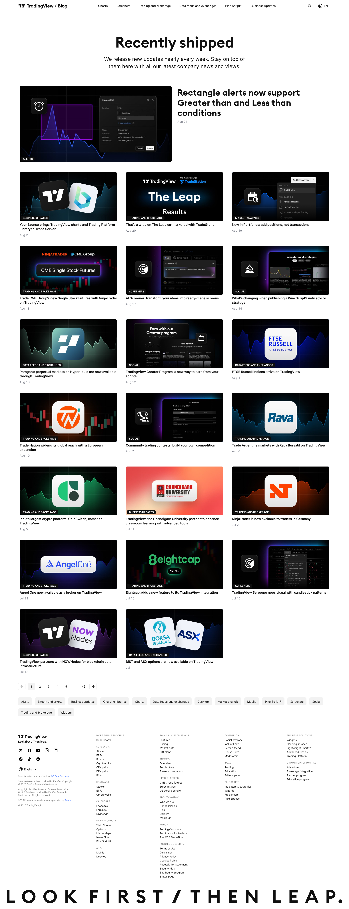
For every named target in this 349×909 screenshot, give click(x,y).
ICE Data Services (60, 776)
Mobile (251, 701)
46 (83, 686)
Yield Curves (103, 825)
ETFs (99, 755)
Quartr (68, 800)
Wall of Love (232, 743)
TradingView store (170, 829)
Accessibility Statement (174, 864)
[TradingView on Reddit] (38, 759)
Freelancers (231, 794)
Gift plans (165, 751)
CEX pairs (102, 767)
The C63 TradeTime (171, 837)
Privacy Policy (168, 856)
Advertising (293, 767)
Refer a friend (233, 747)
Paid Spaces (232, 798)
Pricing (164, 743)
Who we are (167, 801)
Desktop (203, 701)
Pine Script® (233, 6)
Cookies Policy (168, 860)
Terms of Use (167, 848)
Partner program (296, 775)
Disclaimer (166, 852)
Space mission (168, 805)
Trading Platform (297, 756)
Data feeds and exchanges (197, 6)
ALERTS (28, 158)
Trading (229, 767)
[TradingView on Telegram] (20, 759)
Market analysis (247, 217)
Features (165, 739)
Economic (102, 805)
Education (230, 771)
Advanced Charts (297, 751)
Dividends (102, 813)
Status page (167, 876)
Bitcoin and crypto (50, 701)
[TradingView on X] (20, 750)
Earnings (101, 809)
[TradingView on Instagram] (47, 750)
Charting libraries (114, 701)
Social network (233, 739)
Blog (162, 809)
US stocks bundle (170, 790)
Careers (164, 813)
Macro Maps (103, 833)
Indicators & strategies (238, 786)
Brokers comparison (171, 771)
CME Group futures (171, 782)
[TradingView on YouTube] (38, 750)
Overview (165, 763)
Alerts (25, 701)
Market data (167, 747)
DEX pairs (102, 771)
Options (101, 829)
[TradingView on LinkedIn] (55, 750)
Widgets (66, 712)
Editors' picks (232, 775)
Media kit (165, 817)
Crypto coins (103, 763)
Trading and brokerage (155, 6)
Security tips (167, 868)
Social (240, 291)
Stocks (100, 751)
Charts (103, 6)
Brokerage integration (300, 771)
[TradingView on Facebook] (29, 750)
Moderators (231, 756)
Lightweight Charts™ (299, 747)
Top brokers (167, 767)
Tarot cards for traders (173, 833)
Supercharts (103, 739)
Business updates (263, 6)
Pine (98, 775)
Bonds (100, 759)
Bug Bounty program (172, 872)
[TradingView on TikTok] (29, 759)
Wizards (229, 790)
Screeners (124, 6)
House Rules (232, 751)
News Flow (102, 837)
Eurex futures (168, 786)
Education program (298, 779)
